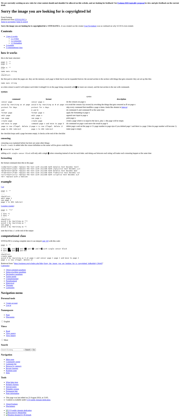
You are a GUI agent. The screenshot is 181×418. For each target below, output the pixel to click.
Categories (5, 266)
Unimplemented (12, 279)
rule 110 (45, 241)
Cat (2, 187)
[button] (2, 321)
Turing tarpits (11, 276)
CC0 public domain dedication (38, 400)
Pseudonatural (11, 281)
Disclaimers (10, 406)
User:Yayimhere (90, 26)
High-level (10, 283)
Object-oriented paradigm (16, 270)
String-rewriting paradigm (16, 272)
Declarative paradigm (14, 274)
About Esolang (12, 404)
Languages (10, 288)
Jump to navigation (8, 22)
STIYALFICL (20, 19)
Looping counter (7, 206)
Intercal (124, 107)
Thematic (9, 285)
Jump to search (22, 22)
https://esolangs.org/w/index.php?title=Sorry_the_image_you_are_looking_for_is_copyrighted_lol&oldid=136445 (58, 263)
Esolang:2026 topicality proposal (131, 3)
